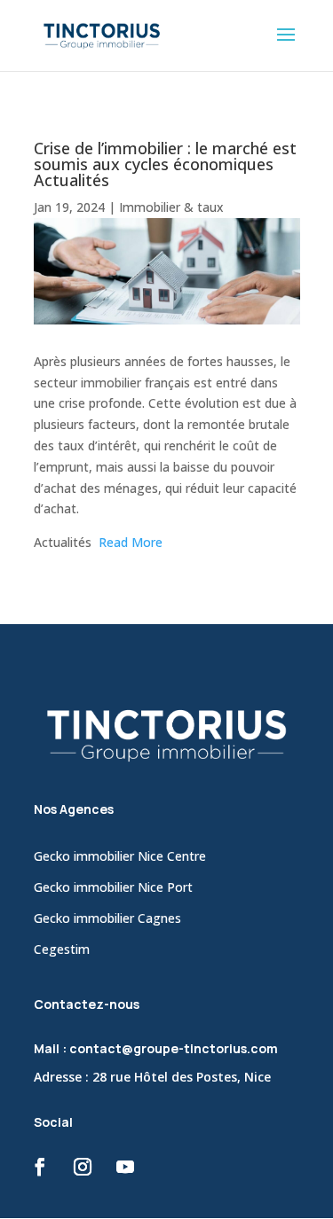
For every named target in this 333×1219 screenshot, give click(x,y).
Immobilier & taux (171, 207)
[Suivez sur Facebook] (40, 1166)
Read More (131, 542)
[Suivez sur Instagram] (82, 1166)
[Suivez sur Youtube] (125, 1166)
